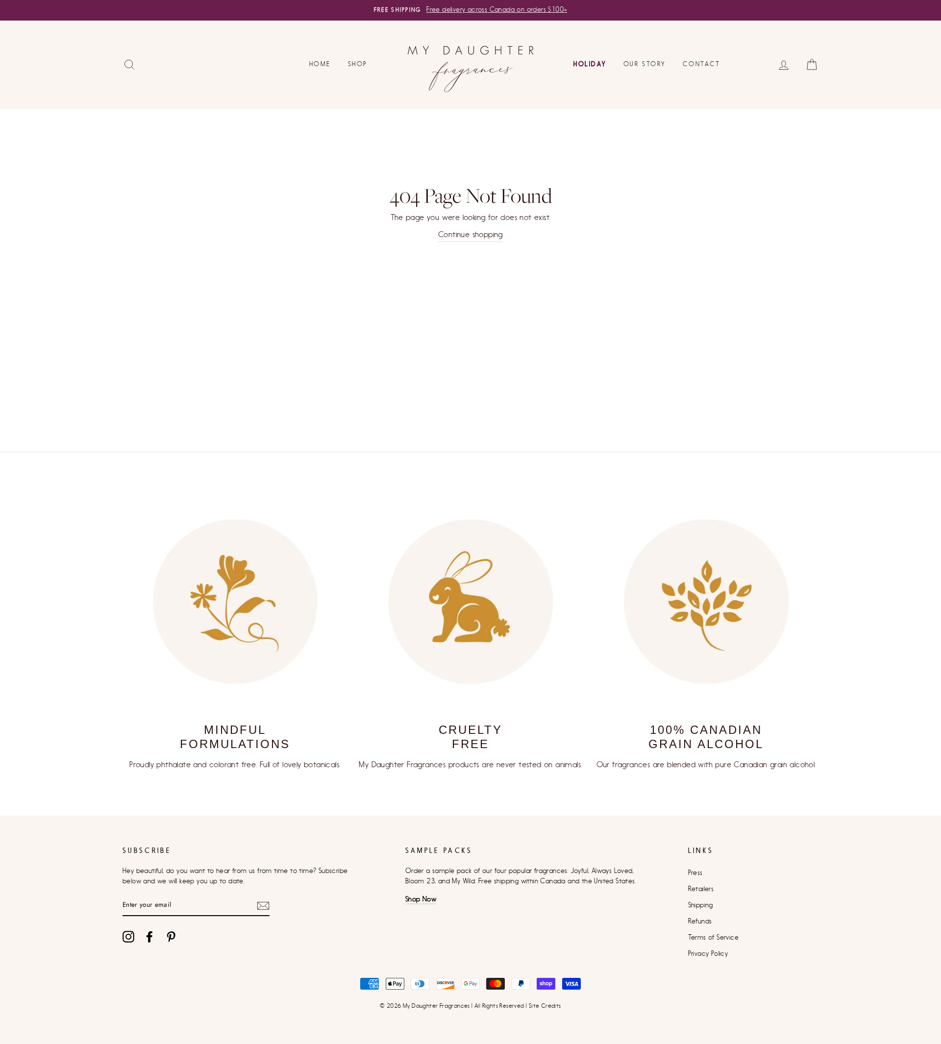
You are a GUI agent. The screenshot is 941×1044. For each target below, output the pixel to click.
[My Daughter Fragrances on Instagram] (128, 937)
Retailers (701, 889)
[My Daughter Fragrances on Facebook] (149, 937)
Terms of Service (713, 938)
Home (319, 64)
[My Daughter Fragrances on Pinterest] (171, 937)
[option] (470, 10)
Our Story (644, 64)
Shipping (700, 905)
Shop (358, 64)
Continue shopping (470, 234)
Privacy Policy (708, 954)
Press (695, 873)
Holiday (589, 64)
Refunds (700, 921)
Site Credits (545, 1005)
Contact (701, 64)
